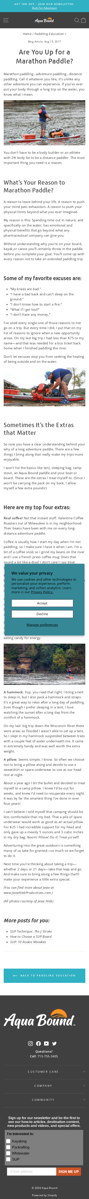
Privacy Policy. (42, 592)
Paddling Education (49, 34)
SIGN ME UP (69, 1171)
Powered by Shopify (44, 1195)
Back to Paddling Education (47, 975)
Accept (42, 603)
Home (27, 34)
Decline (42, 614)
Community (43, 1099)
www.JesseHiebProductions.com (27, 892)
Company (43, 1085)
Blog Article (35, 41)
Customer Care (43, 1071)
